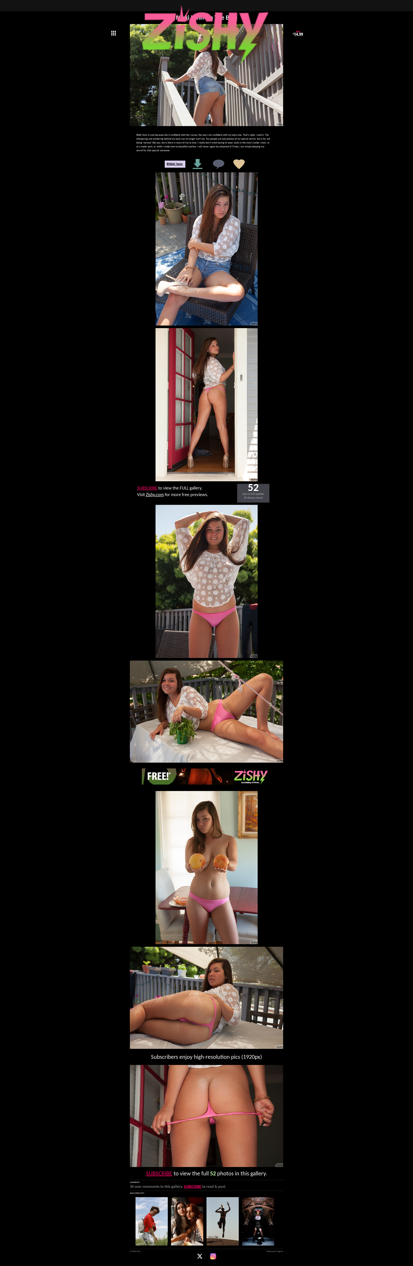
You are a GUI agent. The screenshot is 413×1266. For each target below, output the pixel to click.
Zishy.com (155, 495)
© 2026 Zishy (135, 1251)
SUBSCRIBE (147, 488)
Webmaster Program (275, 1251)
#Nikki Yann (175, 164)
